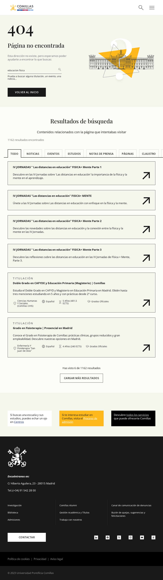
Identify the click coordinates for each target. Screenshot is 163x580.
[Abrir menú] (151, 7)
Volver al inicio (27, 92)
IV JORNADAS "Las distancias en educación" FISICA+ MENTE (52, 196)
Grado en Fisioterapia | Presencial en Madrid (42, 328)
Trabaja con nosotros (71, 519)
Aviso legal (56, 559)
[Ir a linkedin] (96, 537)
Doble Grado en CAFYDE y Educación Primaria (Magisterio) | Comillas (59, 283)
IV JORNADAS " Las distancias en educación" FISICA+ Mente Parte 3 (57, 249)
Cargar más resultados (81, 378)
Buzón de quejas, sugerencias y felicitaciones (128, 514)
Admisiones (14, 519)
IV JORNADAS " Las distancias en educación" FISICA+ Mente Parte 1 (57, 167)
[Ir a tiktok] (153, 537)
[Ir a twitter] (119, 537)
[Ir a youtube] (142, 537)
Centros (19, 422)
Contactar (27, 537)
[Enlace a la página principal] (22, 7)
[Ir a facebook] (108, 537)
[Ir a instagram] (130, 537)
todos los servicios (137, 415)
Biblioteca (13, 512)
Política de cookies (19, 559)
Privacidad (40, 559)
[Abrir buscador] (141, 7)
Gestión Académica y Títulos (74, 512)
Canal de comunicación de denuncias (131, 505)
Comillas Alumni (68, 505)
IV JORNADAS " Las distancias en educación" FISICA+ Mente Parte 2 (57, 221)
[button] (81, 173)
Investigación (15, 505)
